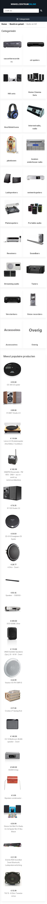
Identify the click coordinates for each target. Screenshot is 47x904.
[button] (23, 19)
